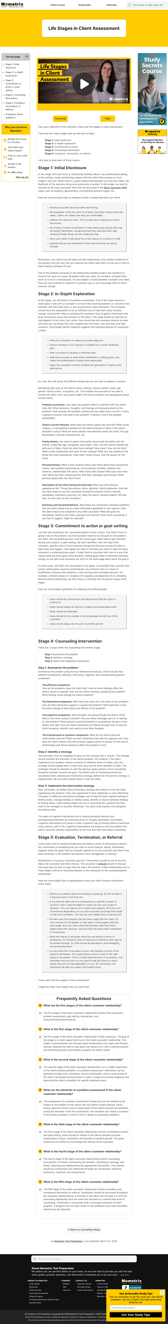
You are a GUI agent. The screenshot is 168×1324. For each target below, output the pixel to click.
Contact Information (85, 1290)
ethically (102, 864)
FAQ (64, 1287)
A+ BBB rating (15, 172)
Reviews (66, 1284)
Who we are (22, 177)
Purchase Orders (84, 1287)
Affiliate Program (36, 1296)
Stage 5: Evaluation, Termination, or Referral (15, 106)
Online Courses (58, 5)
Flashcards (112, 5)
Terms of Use (102, 1287)
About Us (66, 1290)
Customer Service (84, 1284)
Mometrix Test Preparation (68, 1241)
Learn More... (125, 1275)
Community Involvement (38, 1293)
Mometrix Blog (35, 1303)
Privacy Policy (102, 1284)
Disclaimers (101, 1290)
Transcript (60, 118)
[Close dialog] (162, 1292)
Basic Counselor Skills (115, 187)
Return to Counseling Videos (85, 1229)
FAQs (107, 118)
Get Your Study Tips (136, 1315)
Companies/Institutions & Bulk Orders (44, 1300)
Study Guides (84, 5)
